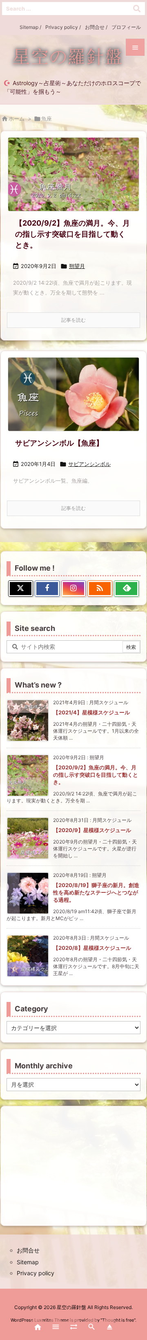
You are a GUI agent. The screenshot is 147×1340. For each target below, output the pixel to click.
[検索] (137, 8)
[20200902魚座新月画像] (73, 174)
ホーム (16, 118)
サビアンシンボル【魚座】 (59, 443)
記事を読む (73, 320)
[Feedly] (126, 588)
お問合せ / (96, 27)
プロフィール (126, 27)
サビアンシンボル (89, 464)
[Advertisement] (73, 1165)
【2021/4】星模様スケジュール (91, 712)
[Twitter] (21, 588)
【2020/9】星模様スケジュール (92, 830)
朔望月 (77, 266)
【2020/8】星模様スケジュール (92, 948)
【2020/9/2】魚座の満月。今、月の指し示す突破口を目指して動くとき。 (72, 234)
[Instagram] (74, 588)
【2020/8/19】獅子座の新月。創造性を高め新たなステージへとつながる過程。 (96, 892)
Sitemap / (30, 27)
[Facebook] (47, 588)
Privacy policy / (63, 27)
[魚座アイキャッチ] (73, 394)
